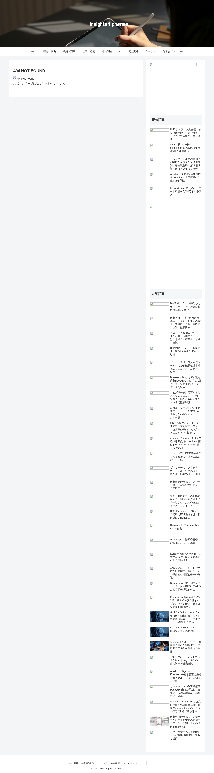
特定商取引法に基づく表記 (94, 763)
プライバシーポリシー (134, 763)
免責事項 (115, 763)
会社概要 (73, 763)
